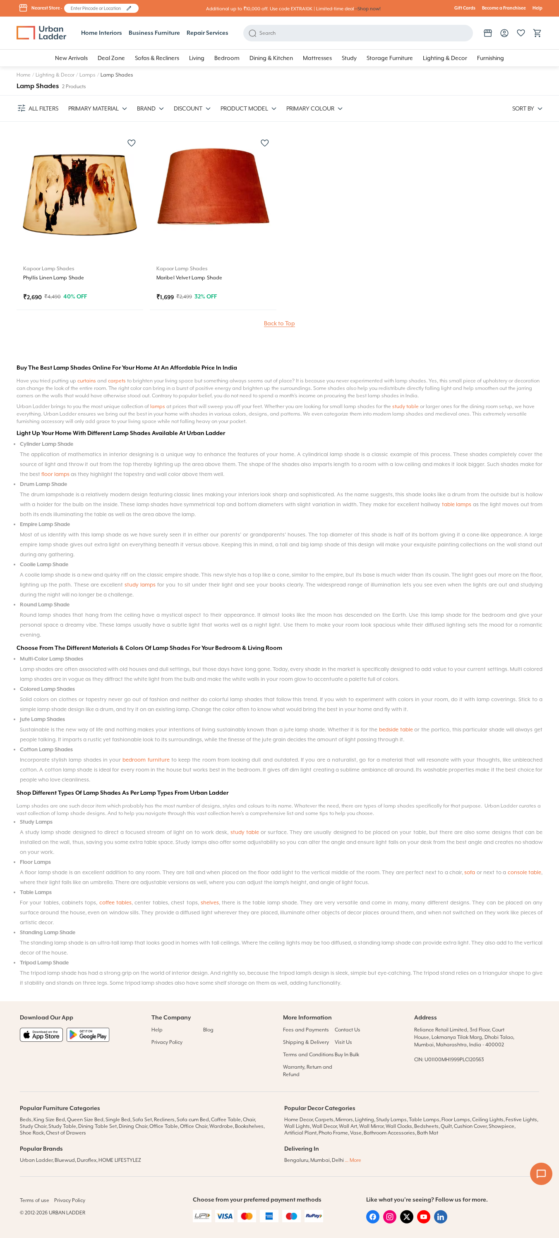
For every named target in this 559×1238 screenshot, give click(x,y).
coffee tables (115, 902)
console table (524, 872)
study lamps (140, 585)
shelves (210, 902)
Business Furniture (154, 33)
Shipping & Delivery (306, 1042)
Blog (208, 1030)
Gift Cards (464, 8)
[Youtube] (423, 1221)
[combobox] (97, 8)
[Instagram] (389, 1221)
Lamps (87, 75)
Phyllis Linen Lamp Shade (53, 278)
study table (405, 406)
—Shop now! (367, 9)
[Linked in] (440, 1221)
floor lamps (55, 474)
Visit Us (343, 1042)
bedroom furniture (145, 760)
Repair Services (207, 33)
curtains (86, 381)
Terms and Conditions (308, 1055)
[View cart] (537, 33)
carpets (117, 381)
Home (24, 75)
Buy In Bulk (347, 1055)
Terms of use (34, 1200)
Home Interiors (101, 33)
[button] (129, 8)
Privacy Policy (166, 1042)
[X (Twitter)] (406, 1221)
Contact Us (347, 1030)
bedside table (396, 729)
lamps (157, 406)
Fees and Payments (306, 1030)
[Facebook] (372, 1221)
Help (537, 8)
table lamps (457, 504)
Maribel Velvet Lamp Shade (189, 278)
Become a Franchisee (504, 8)
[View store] (488, 33)
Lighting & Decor (55, 75)
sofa (469, 872)
